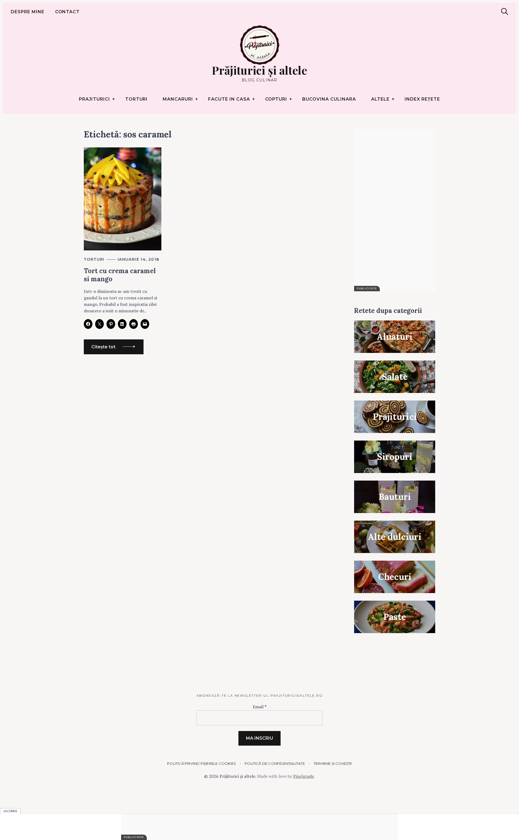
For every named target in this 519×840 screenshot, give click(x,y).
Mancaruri (178, 99)
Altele (380, 99)
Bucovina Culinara (329, 99)
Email (260, 707)
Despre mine (27, 11)
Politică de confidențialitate (275, 763)
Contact (67, 11)
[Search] (504, 11)
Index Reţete (422, 99)
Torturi (136, 99)
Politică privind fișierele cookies (201, 763)
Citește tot (103, 346)
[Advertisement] (394, 210)
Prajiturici (94, 99)
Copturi (276, 99)
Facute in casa (229, 99)
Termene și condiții (333, 763)
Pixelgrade (303, 776)
